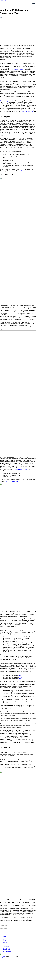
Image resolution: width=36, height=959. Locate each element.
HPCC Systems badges (12, 481)
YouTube (5, 943)
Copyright (2, 957)
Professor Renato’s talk (27, 111)
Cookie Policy (7, 949)
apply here (15, 911)
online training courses (17, 69)
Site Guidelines (7, 951)
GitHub (5, 942)
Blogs (4, 936)
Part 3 (20, 678)
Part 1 (20, 675)
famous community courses (19, 469)
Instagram (6, 940)
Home (1, 6)
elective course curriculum (28, 171)
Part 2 (20, 677)
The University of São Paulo (7, 101)
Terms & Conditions (8, 946)
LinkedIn (5, 939)
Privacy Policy (7, 948)
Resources (7, 6)
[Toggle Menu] (33, 3)
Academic (6, 935)
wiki (13, 698)
